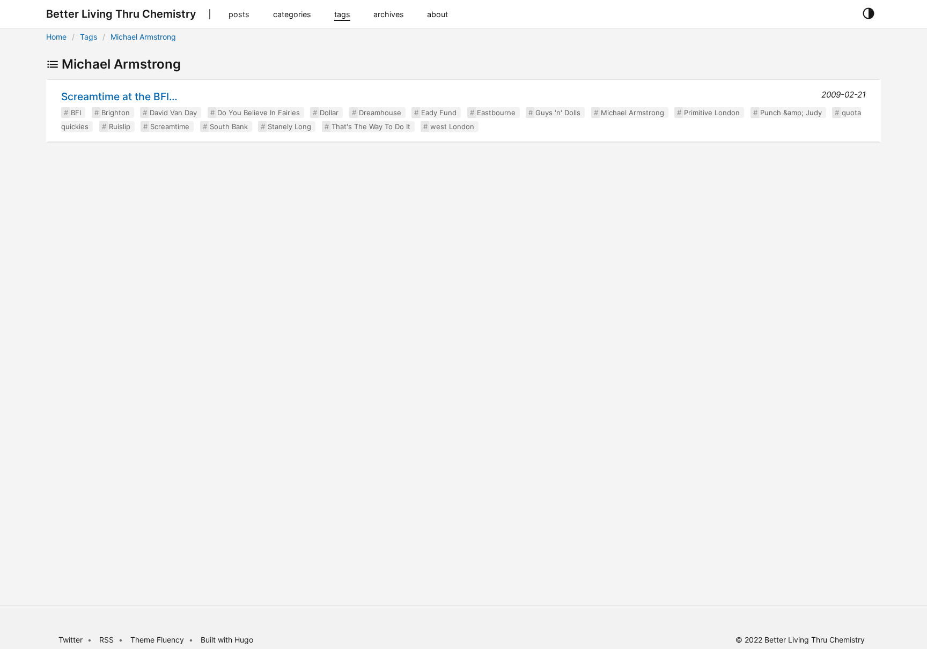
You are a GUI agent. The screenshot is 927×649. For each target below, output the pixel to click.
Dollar (329, 112)
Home (56, 36)
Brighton (115, 112)
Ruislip (119, 126)
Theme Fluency (158, 639)
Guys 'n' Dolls (557, 112)
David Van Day (173, 112)
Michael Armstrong (143, 36)
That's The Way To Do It (371, 126)
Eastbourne (496, 112)
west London (452, 126)
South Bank (229, 126)
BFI (76, 112)
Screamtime (169, 126)
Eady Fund (439, 112)
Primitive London (712, 112)
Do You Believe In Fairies (258, 112)
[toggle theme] (868, 14)
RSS (106, 639)
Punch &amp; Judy (791, 112)
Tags (88, 36)
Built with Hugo (227, 639)
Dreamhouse (380, 112)
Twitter (70, 639)
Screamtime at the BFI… (119, 96)
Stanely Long (289, 126)
